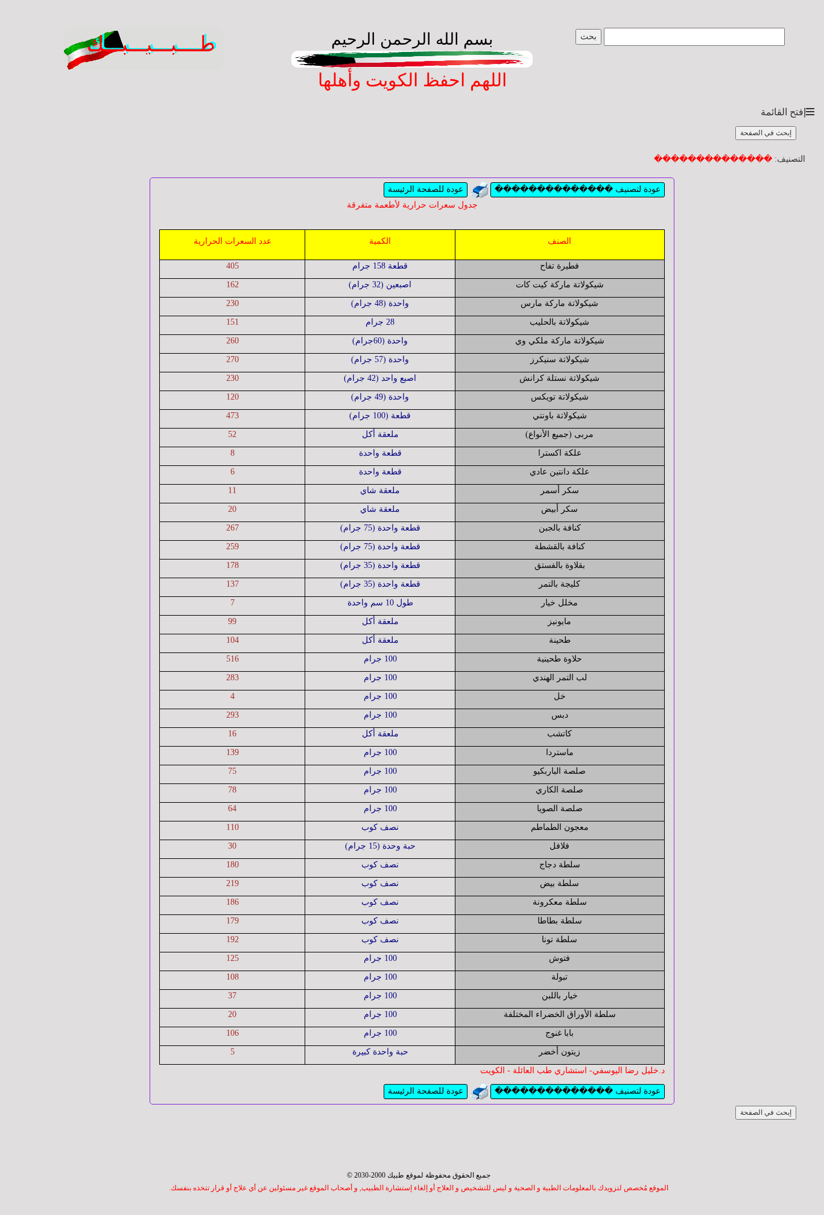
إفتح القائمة (783, 112)
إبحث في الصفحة (765, 133)
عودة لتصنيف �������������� (578, 189)
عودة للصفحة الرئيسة (425, 189)
